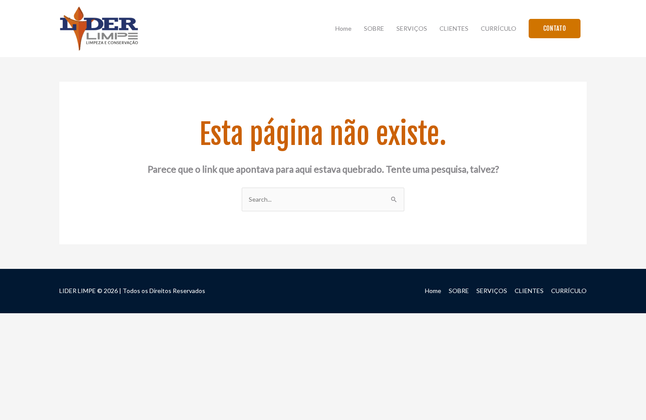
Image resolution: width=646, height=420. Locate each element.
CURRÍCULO (498, 28)
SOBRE (374, 28)
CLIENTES (453, 28)
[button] (555, 28)
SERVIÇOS (411, 28)
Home (343, 28)
